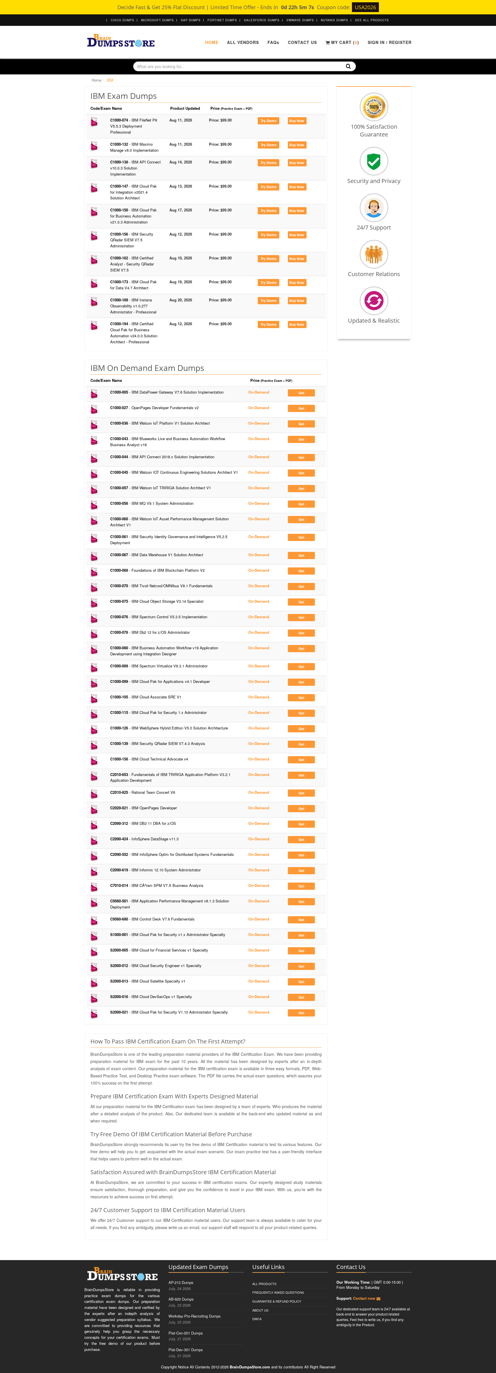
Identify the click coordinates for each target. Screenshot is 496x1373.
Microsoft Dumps (157, 20)
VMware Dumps (300, 20)
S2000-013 (147, 981)
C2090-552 (172, 854)
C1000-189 (133, 306)
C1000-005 (167, 392)
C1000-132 (134, 147)
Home (211, 42)
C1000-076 (158, 616)
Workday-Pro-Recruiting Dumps (194, 1316)
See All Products (372, 20)
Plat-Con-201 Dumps (185, 1333)
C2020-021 (143, 807)
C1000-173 (133, 284)
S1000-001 (167, 934)
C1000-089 (159, 666)
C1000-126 (169, 728)
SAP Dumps (191, 20)
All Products (264, 1283)
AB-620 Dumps (181, 1299)
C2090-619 (155, 870)
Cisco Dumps (122, 20)
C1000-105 (145, 697)
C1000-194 (133, 332)
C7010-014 (157, 885)
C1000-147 (133, 192)
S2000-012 (156, 965)
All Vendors (243, 42)
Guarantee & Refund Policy (276, 1301)
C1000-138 (135, 168)
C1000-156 (131, 240)
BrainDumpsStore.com (250, 1367)
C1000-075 (157, 601)
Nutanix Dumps (334, 20)
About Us (260, 1310)
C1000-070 (161, 585)
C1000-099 (160, 681)
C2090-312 (143, 823)
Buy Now (296, 120)
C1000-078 (150, 632)
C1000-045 (174, 472)
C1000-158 (149, 759)
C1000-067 (156, 554)
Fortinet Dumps (222, 20)
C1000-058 (151, 503)
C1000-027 (154, 407)
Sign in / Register (390, 42)
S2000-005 (159, 950)
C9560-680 (152, 919)
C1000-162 (132, 264)
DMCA (256, 1318)
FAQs (273, 42)
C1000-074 (133, 126)
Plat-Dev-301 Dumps (185, 1349)
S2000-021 (169, 1012)
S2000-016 (151, 996)
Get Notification (301, 393)
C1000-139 (157, 743)
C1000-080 (164, 650)
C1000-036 (160, 423)
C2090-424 (144, 838)
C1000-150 (133, 216)
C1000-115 (158, 712)
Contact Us (302, 42)
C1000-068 (157, 570)
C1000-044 (162, 456)
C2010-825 (142, 792)
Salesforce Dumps (262, 20)
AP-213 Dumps (180, 1282)
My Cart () (344, 42)
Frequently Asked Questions (278, 1292)
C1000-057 (160, 487)
